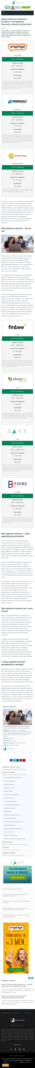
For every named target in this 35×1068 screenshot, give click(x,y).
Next (32, 978)
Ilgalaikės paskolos (9, 798)
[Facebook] (11, 1048)
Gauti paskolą (17, 59)
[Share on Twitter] (14, 760)
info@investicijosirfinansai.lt (17, 1025)
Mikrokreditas (7, 811)
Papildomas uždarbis (13, 854)
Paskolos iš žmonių (9, 787)
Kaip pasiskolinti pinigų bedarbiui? (12, 889)
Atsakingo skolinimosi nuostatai (13, 777)
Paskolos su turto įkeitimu (11, 794)
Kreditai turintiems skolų (10, 835)
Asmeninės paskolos (9, 808)
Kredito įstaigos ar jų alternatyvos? (13, 821)
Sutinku (5, 1065)
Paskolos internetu (9, 832)
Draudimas (11, 848)
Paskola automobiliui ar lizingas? (13, 828)
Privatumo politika (13, 1062)
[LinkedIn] (24, 1048)
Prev (29, 978)
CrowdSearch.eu (16, 1013)
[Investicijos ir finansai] (17, 2)
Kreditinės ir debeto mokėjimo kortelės (14, 838)
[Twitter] (15, 1048)
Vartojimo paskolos (9, 784)
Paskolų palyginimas (9, 781)
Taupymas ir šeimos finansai (14, 768)
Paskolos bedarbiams (10, 825)
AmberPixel (27, 1013)
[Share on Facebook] (11, 760)
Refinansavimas (15, 843)
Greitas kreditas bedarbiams (11, 804)
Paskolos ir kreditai (14, 773)
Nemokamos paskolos (10, 818)
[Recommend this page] (24, 760)
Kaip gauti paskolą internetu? (12, 815)
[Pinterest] (19, 1048)
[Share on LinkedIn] (17, 760)
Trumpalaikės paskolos (10, 801)
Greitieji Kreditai (8, 791)
